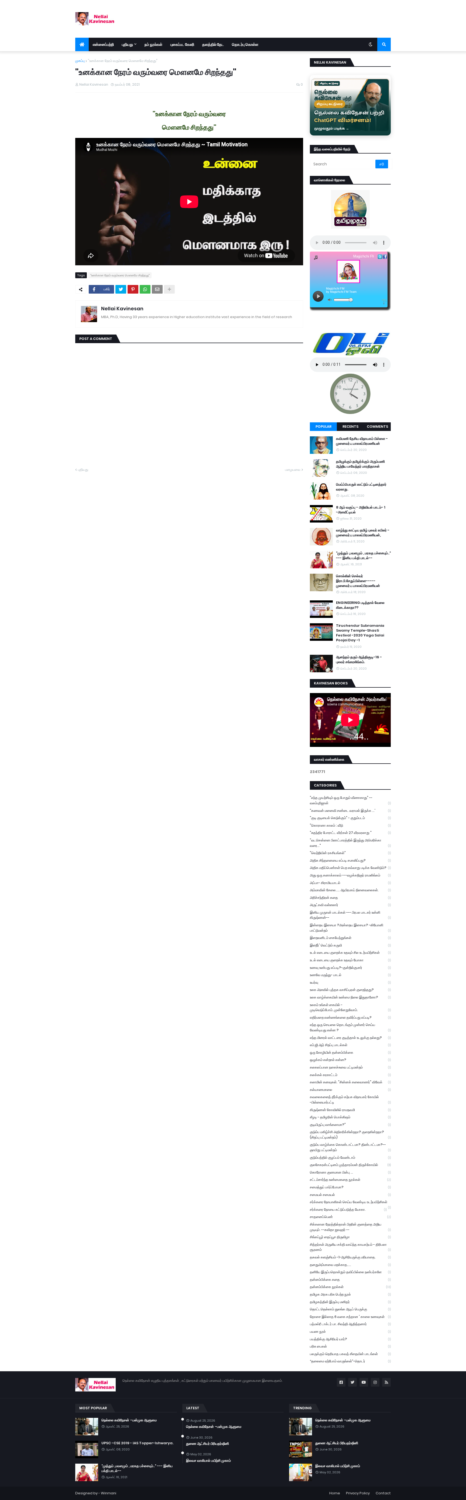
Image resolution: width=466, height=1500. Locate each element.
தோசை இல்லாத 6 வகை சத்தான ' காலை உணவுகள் (350, 1316)
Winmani (108, 1493)
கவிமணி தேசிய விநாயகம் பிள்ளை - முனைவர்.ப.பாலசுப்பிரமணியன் (362, 441)
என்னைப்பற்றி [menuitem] (103, 44)
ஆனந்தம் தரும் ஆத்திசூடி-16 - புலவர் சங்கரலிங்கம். (359, 659)
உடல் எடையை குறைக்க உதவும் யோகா (350, 960)
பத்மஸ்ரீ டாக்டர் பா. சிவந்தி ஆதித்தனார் (350, 1324)
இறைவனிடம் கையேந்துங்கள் (350, 937)
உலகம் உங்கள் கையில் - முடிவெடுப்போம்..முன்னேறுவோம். (350, 1007)
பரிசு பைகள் (350, 1346)
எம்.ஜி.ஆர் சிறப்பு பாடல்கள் (350, 1044)
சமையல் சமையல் (350, 1194)
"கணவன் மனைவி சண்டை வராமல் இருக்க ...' (350, 810)
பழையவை (292, 469)
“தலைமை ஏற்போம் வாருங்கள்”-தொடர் (350, 1361)
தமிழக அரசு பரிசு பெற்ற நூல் (350, 1294)
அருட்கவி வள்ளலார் (350, 904)
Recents (350, 426)
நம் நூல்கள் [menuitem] (153, 44)
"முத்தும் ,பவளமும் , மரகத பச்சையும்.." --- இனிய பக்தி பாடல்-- (363, 556)
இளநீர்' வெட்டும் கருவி (350, 945)
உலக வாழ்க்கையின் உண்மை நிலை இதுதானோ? (350, 997)
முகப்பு (80, 60)
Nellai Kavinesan (122, 308)
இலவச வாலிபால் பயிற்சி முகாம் (208, 1460)
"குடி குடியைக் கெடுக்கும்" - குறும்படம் (350, 817)
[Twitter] (120, 289)
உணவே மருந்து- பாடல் (350, 974)
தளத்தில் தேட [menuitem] (213, 44)
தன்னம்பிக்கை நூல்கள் (350, 1286)
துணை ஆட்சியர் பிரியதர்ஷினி (207, 1443)
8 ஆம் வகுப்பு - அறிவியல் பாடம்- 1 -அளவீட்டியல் (360, 510)
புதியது (83, 469)
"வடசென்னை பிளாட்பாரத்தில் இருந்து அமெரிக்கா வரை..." (350, 843)
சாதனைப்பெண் (350, 1216)
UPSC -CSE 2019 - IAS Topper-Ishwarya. (137, 1443)
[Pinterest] (133, 289)
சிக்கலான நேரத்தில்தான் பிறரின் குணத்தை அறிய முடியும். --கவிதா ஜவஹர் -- (350, 1227)
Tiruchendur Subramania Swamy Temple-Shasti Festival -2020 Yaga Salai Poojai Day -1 (360, 633)
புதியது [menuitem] (127, 44)
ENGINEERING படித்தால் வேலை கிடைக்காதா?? (360, 605)
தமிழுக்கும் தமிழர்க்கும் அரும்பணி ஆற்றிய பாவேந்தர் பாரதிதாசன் (360, 464)
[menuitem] (82, 44)
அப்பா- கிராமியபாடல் (350, 882)
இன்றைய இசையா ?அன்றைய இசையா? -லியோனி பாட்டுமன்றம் (350, 928)
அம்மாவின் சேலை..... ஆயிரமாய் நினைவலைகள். (350, 890)
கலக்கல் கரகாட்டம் (350, 1074)
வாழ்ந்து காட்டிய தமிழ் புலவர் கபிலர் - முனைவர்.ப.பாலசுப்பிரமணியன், (362, 533)
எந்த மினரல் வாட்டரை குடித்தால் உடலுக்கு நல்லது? (350, 1037)
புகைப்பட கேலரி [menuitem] (182, 44)
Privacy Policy (358, 1493)
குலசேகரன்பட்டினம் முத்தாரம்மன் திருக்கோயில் (350, 1164)
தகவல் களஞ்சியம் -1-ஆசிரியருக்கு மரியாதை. (350, 1257)
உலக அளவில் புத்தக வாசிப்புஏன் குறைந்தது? (350, 989)
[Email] (157, 289)
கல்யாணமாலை (350, 1089)
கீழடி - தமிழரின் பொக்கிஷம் (350, 1117)
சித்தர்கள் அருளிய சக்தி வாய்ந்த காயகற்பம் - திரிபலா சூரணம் (350, 1247)
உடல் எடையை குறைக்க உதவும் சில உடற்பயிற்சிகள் (350, 952)
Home (334, 1493)
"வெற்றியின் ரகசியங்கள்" (350, 852)
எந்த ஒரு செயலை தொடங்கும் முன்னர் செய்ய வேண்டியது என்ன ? (350, 1027)
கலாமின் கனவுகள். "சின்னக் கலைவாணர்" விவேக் (350, 1082)
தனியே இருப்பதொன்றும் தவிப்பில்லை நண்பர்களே (350, 1272)
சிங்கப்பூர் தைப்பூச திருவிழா (350, 1237)
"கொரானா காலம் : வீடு (350, 825)
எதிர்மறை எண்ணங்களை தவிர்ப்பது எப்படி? (350, 1017)
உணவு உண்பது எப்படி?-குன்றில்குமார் (350, 967)
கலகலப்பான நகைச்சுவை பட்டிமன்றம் (350, 1067)
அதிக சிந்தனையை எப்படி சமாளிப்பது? (350, 860)
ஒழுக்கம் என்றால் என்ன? (350, 1059)
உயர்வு (350, 982)
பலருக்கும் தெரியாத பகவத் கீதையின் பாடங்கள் (350, 1353)
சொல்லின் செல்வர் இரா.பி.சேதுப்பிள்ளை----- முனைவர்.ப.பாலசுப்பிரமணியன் (358, 581)
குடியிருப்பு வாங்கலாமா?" (350, 1124)
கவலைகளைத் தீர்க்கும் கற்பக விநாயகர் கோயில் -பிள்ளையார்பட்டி (350, 1099)
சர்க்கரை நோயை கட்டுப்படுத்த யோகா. (348, 1209)
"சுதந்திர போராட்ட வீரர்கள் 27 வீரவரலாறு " (350, 832)
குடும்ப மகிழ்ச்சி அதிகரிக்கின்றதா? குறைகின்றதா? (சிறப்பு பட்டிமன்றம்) (350, 1134)
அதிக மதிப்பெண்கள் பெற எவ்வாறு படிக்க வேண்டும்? (350, 867)
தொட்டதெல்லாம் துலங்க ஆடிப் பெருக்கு (350, 1309)
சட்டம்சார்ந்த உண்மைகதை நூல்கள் (350, 1179)
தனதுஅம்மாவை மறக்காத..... (350, 1264)
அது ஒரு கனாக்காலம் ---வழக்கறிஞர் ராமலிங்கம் (350, 875)
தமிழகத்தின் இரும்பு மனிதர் (350, 1301)
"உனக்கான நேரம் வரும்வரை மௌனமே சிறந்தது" (122, 60)
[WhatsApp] (145, 289)
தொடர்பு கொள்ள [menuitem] (245, 44)
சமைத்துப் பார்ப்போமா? (350, 1187)
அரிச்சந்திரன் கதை (350, 897)
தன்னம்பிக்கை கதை (350, 1279)
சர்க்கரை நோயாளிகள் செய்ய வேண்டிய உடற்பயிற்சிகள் (350, 1202)
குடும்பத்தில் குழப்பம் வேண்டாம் (350, 1157)
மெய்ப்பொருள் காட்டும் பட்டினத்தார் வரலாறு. (361, 487)
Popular (323, 426)
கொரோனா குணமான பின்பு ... (350, 1172)
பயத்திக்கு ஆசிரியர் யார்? (350, 1339)
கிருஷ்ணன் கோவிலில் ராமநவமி (350, 1109)
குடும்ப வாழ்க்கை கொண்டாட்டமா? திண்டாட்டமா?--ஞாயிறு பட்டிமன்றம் (350, 1147)
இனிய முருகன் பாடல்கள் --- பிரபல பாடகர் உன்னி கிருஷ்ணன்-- (350, 915)
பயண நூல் (350, 1331)
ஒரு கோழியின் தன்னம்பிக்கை (350, 1052)
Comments (377, 426)
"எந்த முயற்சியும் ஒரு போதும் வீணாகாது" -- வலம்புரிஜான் (350, 800)
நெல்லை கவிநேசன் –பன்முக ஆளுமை (129, 1420)
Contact (383, 1493)
